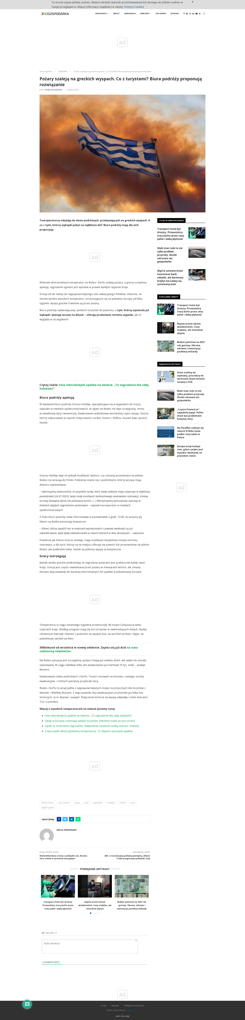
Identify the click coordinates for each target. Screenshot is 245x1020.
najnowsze (98, 803)
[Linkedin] (193, 13)
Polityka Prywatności (134, 1005)
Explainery (161, 13)
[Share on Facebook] (59, 819)
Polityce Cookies (134, 6)
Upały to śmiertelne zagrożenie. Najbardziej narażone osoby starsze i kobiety (92, 726)
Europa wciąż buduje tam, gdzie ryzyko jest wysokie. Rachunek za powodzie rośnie (190, 451)
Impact (116, 13)
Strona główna (46, 71)
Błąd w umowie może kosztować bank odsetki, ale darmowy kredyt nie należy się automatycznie (170, 277)
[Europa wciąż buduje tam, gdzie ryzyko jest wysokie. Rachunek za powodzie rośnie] (165, 450)
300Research (130, 13)
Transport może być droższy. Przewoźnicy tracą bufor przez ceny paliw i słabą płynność (58, 905)
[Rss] (199, 13)
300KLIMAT (62, 71)
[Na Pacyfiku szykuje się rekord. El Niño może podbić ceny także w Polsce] (165, 432)
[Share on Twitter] (65, 819)
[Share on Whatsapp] (78, 819)
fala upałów (64, 803)
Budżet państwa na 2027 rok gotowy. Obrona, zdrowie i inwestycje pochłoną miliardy (132, 905)
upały (132, 803)
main (87, 803)
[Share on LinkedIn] (71, 819)
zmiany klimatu (48, 808)
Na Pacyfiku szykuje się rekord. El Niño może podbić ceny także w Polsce (190, 432)
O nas (103, 1005)
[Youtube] (197, 13)
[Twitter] (187, 13)
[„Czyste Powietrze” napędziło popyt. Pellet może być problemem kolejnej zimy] (165, 413)
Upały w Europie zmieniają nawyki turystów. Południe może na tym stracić (90, 720)
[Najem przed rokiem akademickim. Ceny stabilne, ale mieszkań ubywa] (95, 886)
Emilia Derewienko (53, 89)
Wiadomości (101, 13)
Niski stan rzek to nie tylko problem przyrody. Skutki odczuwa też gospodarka (169, 254)
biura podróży (47, 803)
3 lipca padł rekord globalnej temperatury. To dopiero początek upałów (89, 731)
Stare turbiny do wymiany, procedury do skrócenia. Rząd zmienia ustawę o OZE (191, 377)
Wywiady (175, 13)
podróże (111, 803)
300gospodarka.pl (132, 1010)
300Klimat (145, 13)
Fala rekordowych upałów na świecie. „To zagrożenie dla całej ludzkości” (94, 386)
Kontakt (115, 1005)
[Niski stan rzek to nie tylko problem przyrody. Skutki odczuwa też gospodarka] (196, 252)
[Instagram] (190, 13)
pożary (123, 803)
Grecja (77, 803)
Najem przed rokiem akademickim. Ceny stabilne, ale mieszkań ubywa (94, 905)
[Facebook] (184, 13)
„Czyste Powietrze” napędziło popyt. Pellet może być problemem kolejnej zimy (190, 414)
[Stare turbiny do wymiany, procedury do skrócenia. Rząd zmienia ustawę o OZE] (165, 376)
